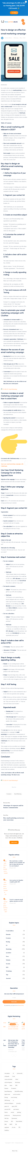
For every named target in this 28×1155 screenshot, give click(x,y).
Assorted (8, 978)
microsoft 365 (7, 1109)
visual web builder (8, 1079)
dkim (6, 1085)
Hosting (8, 941)
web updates (7, 1073)
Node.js (6, 1112)
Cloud (13, 1076)
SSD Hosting (7, 1100)
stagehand (7, 1127)
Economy (8, 938)
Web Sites (7, 1118)
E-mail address (10, 930)
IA (6, 945)
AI (13, 1073)
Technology (9, 971)
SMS (6, 1124)
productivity (7, 1115)
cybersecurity (19, 1073)
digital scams (7, 1094)
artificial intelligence (9, 1103)
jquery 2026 (14, 1106)
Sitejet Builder (19, 1121)
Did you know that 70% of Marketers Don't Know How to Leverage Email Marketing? (13, 1044)
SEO (7, 967)
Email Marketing (17, 793)
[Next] (15, 1055)
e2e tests (13, 1127)
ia (13, 1100)
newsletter (8, 952)
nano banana (16, 1109)
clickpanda (7, 1076)
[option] (14, 1037)
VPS (19, 1127)
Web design (17, 1082)
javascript (18, 1103)
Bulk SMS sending (19, 1091)
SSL (16, 1124)
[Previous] (13, 1055)
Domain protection (17, 1115)
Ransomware (14, 1118)
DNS (16, 1085)
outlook (12, 1112)
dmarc (11, 1085)
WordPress (7, 1130)
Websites (8, 960)
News (7, 956)
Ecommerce (9, 793)
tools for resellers (16, 1094)
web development (8, 1082)
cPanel (16, 1079)
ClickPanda (10, 1049)
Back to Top (14, 1150)
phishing (19, 1112)
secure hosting (14, 1097)
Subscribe (14, 1001)
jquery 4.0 (7, 1106)
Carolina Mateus (8, 37)
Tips (7, 974)
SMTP (11, 1124)
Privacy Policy (21, 1005)
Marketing (16, 37)
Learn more (14, 842)
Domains (8, 934)
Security (8, 963)
